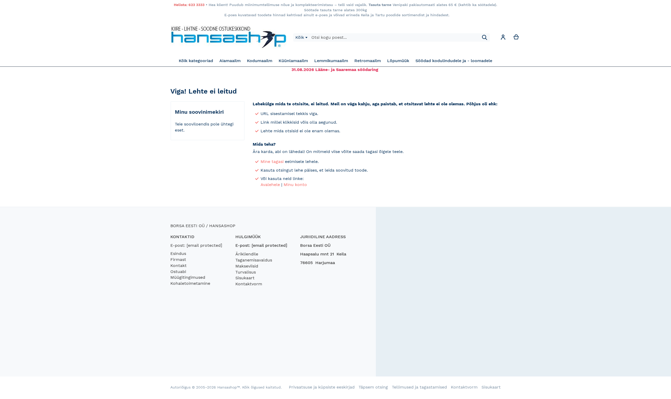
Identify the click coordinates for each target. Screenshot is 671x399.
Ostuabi (178, 271)
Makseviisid (246, 266)
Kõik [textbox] (299, 37)
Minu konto (295, 184)
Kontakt (178, 265)
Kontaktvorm (248, 283)
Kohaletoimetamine (190, 283)
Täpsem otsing (373, 387)
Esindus (178, 253)
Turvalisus (245, 272)
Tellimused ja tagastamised (419, 387)
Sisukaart (245, 277)
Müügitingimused (187, 277)
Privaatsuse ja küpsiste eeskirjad (322, 387)
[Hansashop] (228, 37)
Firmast (178, 259)
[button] (503, 38)
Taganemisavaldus (253, 260)
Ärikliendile (246, 254)
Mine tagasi (272, 161)
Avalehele (270, 184)
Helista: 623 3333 (189, 5)
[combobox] (301, 37)
